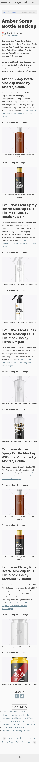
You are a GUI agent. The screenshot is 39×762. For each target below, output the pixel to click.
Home (5, 12)
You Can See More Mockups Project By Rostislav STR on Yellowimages (19, 243)
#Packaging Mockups (11, 35)
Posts (12, 12)
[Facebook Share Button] (17, 696)
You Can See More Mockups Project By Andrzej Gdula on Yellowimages (19, 113)
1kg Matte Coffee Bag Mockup (16, 731)
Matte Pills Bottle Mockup (14, 727)
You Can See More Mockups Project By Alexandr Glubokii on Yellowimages (17, 606)
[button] (37, 2)
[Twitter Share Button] (22, 696)
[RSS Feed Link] (19, 758)
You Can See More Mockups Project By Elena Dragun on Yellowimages (16, 363)
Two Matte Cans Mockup (14, 712)
